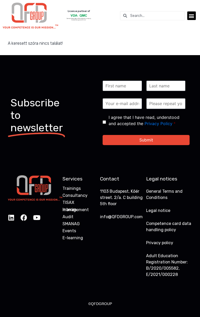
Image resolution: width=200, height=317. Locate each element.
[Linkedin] (11, 217)
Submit (146, 140)
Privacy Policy (158, 123)
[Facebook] (24, 217)
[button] (191, 15)
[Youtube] (36, 217)
